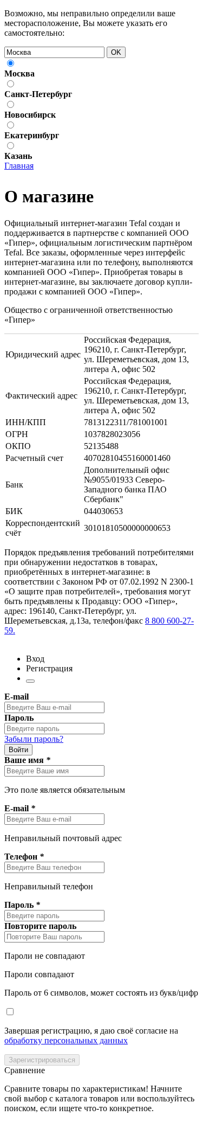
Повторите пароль (40, 926)
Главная (19, 165)
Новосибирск (30, 114)
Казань (18, 156)
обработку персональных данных (66, 1040)
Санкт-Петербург (38, 94)
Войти (18, 750)
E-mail (16, 696)
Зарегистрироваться (42, 1060)
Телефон (24, 856)
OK (116, 52)
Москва (19, 73)
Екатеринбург (31, 135)
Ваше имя (27, 760)
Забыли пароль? (33, 738)
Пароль (19, 717)
